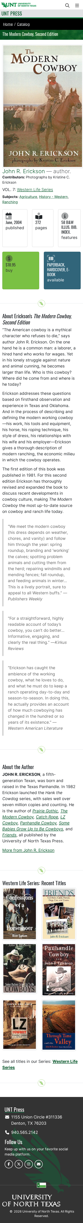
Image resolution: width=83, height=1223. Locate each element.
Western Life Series (35, 189)
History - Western (53, 197)
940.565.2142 (24, 1132)
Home (8, 24)
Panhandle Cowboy (38, 822)
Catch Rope (47, 816)
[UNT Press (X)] (19, 1164)
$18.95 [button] (11, 265)
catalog (23, 24)
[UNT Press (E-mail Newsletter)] (39, 1164)
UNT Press (12, 13)
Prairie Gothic (45, 810)
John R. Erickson (23, 171)
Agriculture (28, 197)
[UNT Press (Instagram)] (29, 1164)
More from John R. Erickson (28, 850)
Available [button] (55, 279)
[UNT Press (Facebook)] (9, 1164)
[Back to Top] (41, 303)
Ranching (10, 202)
